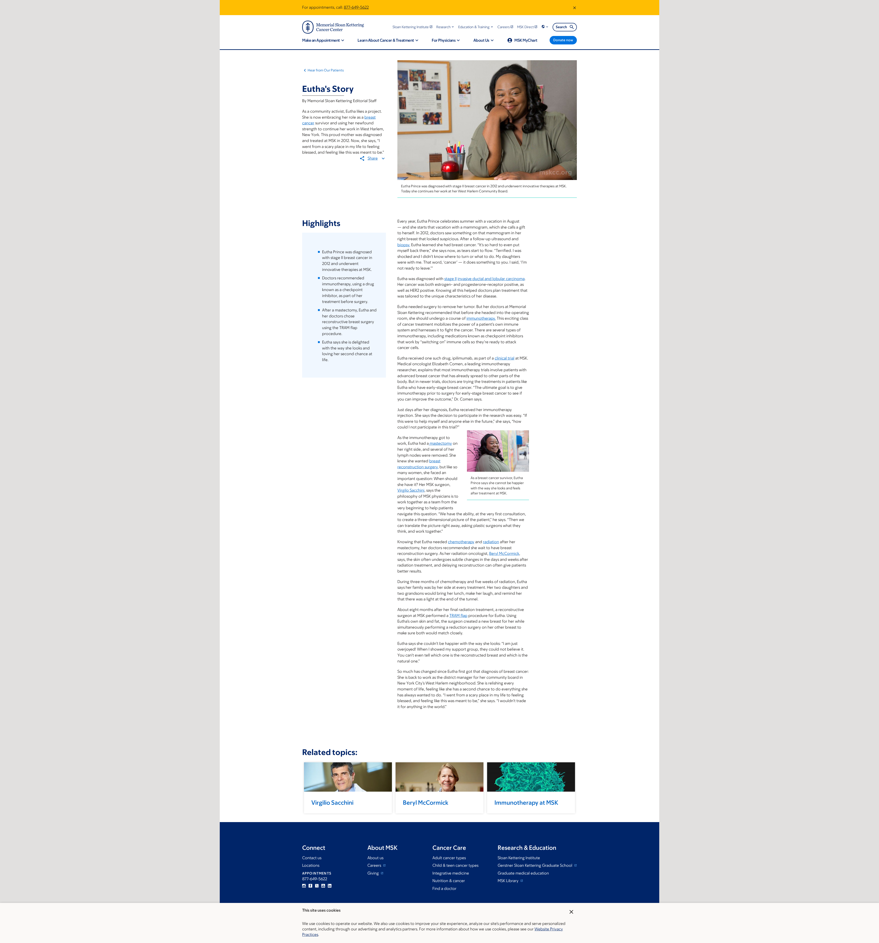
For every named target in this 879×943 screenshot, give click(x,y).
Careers (374, 865)
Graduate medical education (523, 873)
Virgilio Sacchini (332, 802)
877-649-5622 (356, 7)
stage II (450, 278)
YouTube (323, 886)
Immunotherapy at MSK (526, 802)
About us (375, 858)
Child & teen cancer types (455, 865)
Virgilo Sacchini (410, 490)
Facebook (310, 886)
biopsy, (403, 245)
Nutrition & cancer (448, 880)
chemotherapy (461, 542)
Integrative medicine (450, 873)
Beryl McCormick (504, 553)
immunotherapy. (481, 318)
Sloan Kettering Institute (519, 858)
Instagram (304, 886)
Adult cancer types (449, 858)
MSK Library (508, 880)
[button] (445, 27)
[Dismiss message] (574, 8)
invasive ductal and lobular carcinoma (491, 278)
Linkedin (329, 886)
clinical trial (504, 358)
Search (561, 27)
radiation (491, 542)
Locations (310, 865)
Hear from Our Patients (326, 70)
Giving (373, 873)
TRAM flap (458, 615)
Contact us (311, 858)
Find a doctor (444, 888)
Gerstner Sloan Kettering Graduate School (535, 865)
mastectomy (440, 443)
